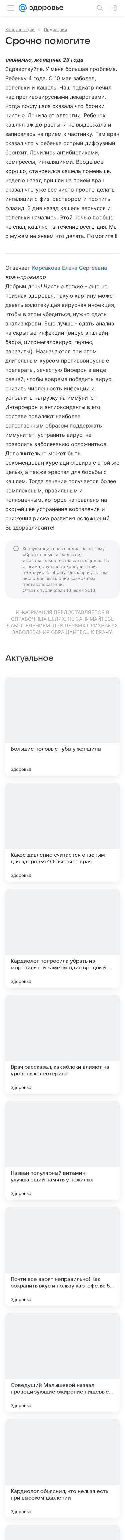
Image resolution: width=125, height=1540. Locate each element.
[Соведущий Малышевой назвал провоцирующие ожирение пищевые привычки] (62, 1362)
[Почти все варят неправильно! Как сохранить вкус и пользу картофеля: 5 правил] (62, 1256)
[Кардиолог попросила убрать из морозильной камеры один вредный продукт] (62, 938)
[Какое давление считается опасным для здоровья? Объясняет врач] (62, 832)
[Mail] (23, 8)
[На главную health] (45, 8)
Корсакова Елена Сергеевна (69, 267)
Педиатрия (55, 29)
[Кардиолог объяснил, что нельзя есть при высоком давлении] (62, 1468)
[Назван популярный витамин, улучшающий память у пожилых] (62, 1150)
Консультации (20, 29)
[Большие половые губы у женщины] (62, 726)
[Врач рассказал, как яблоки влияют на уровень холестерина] (62, 1044)
